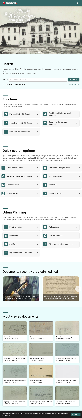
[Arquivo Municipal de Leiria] (10, 3)
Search (72, 79)
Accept (74, 414)
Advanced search (74, 84)
